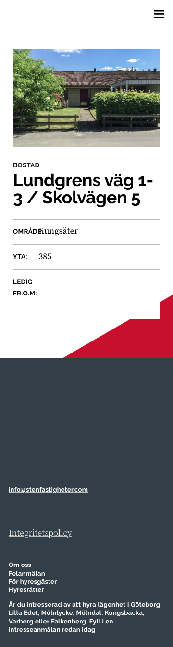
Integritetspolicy (40, 533)
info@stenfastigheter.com (48, 490)
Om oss (20, 565)
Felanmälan (27, 573)
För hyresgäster (33, 582)
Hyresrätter (26, 590)
